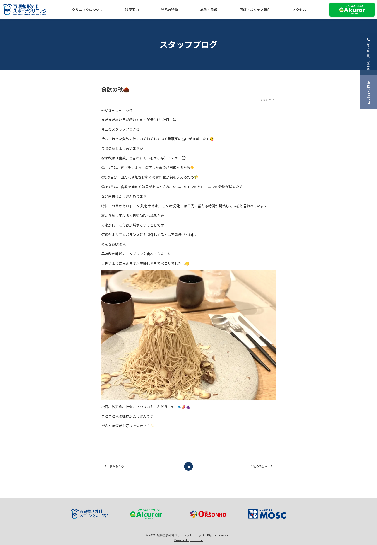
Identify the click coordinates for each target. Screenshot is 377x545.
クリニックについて (87, 10)
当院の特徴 (169, 10)
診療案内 (132, 10)
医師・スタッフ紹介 (255, 10)
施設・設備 (209, 10)
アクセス (299, 10)
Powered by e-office (188, 540)
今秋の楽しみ (258, 466)
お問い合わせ (369, 92)
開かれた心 (117, 466)
